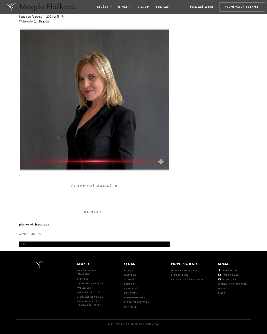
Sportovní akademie (187, 279)
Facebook (230, 270)
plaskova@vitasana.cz (34, 224)
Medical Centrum (90, 296)
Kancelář (131, 288)
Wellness (84, 287)
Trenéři (130, 279)
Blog (222, 293)
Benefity (130, 293)
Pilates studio (88, 292)
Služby (102, 7)
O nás (123, 7)
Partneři (131, 306)
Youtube (229, 279)
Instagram (231, 275)
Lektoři (130, 284)
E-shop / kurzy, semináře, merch (90, 303)
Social (224, 263)
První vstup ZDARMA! (86, 272)
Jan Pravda (41, 21)
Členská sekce (202, 7)
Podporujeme (134, 297)
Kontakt (162, 7)
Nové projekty (184, 263)
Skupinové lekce (90, 283)
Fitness (83, 278)
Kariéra (130, 275)
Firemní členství (137, 302)
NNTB (222, 288)
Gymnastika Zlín (184, 270)
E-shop (143, 7)
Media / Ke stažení (232, 284)
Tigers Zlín (179, 275)
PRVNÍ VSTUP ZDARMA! (242, 7)
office (31, 244)
